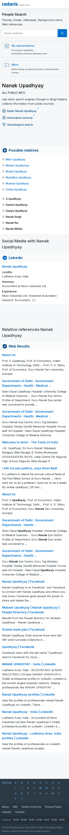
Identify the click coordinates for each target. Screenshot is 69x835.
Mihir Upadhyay (15, 159)
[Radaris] (10, 4)
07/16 (54, 820)
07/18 (39, 820)
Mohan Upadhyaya (17, 165)
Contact (19, 812)
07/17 (46, 820)
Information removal (19, 117)
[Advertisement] (34, 138)
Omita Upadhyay (16, 189)
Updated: (6, 820)
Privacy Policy (53, 806)
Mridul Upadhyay (16, 171)
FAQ (15, 806)
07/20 (24, 820)
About (5, 806)
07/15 (61, 820)
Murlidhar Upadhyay (18, 177)
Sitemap (7, 782)
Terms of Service (31, 806)
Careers (6, 812)
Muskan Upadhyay (17, 183)
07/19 (31, 820)
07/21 (16, 820)
